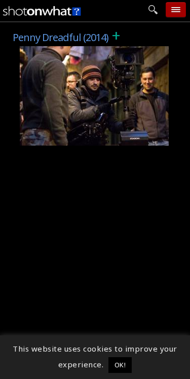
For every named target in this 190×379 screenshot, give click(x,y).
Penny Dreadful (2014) (68, 51)
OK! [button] (120, 364)
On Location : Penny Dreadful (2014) (96, 138)
